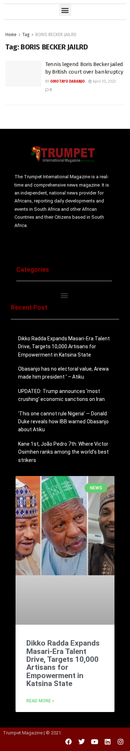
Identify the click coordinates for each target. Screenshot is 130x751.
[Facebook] (68, 741)
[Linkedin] (107, 741)
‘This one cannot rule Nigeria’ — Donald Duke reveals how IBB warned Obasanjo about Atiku (63, 422)
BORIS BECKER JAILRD (56, 34)
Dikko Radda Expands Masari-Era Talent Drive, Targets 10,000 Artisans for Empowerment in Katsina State (64, 347)
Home (11, 34)
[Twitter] (81, 741)
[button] (65, 10)
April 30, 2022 (104, 81)
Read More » (40, 700)
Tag (26, 34)
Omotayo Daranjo (67, 81)
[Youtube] (94, 741)
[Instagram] (120, 741)
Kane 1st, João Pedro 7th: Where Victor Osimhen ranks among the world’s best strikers (63, 452)
